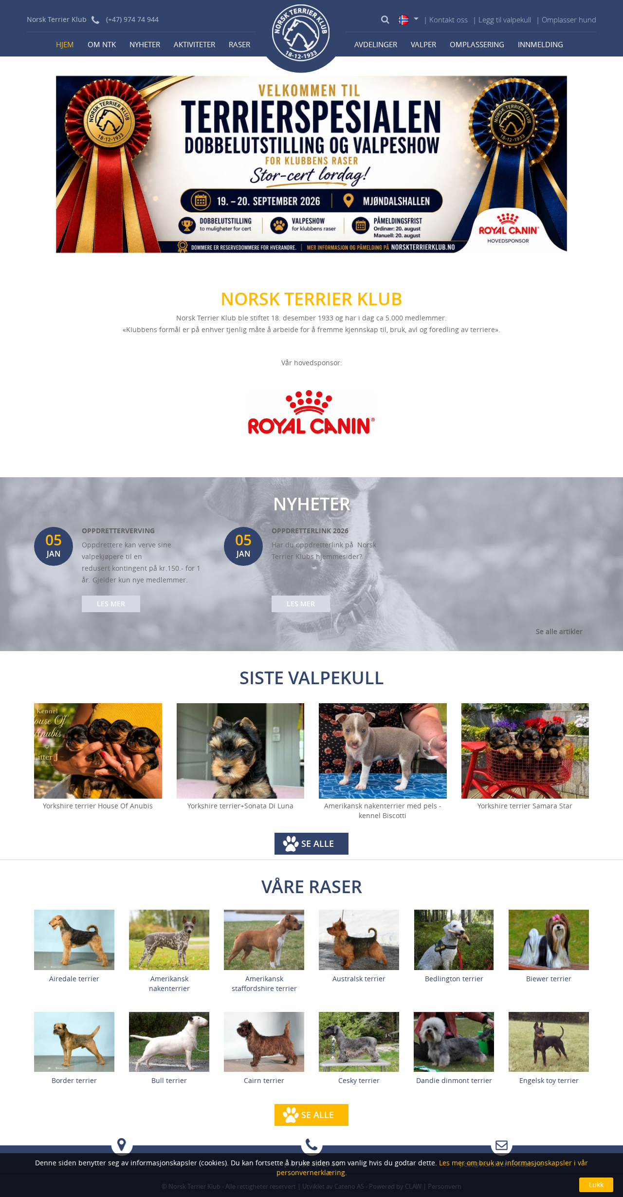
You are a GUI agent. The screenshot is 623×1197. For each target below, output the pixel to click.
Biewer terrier (548, 978)
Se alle (317, 843)
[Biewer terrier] (549, 939)
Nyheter (144, 44)
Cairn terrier (264, 1080)
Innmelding (540, 44)
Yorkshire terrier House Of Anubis (98, 805)
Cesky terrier (359, 1080)
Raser (239, 44)
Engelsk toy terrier (549, 1080)
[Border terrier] (74, 1041)
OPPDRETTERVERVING (118, 530)
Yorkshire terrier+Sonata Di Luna (240, 805)
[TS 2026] (311, 163)
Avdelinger (375, 44)
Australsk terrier (358, 978)
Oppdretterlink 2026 (310, 530)
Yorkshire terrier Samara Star (524, 805)
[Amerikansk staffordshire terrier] (264, 939)
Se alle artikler (559, 631)
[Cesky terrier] (359, 1041)
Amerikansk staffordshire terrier (264, 983)
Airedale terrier (74, 978)
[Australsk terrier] (359, 939)
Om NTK (102, 44)
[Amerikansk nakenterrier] (169, 939)
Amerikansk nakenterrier (169, 983)
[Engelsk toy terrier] (549, 1041)
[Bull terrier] (169, 1041)
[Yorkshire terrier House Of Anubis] (98, 751)
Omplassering (477, 44)
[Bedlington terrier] (454, 939)
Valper (423, 44)
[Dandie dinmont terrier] (454, 1041)
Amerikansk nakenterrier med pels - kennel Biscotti (382, 810)
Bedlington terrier (454, 978)
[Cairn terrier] (264, 1041)
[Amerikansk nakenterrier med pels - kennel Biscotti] (383, 751)
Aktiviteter (194, 44)
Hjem (65, 44)
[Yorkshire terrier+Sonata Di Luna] (241, 751)
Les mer (111, 603)
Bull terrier (169, 1080)
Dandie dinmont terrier (454, 1080)
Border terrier (74, 1080)
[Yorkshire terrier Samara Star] (525, 751)
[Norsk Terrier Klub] (301, 36)
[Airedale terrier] (74, 939)
